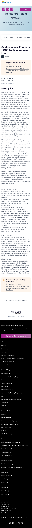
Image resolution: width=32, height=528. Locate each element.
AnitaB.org (24, 518)
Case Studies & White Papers (9, 442)
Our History (4, 349)
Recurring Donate (6, 418)
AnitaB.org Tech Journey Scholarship (11, 467)
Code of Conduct (6, 511)
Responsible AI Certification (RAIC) (11, 399)
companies (18, 37)
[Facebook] (7, 9)
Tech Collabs (5, 403)
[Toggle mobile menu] (28, 2)
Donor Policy (5, 513)
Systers (3, 430)
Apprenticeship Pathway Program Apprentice (14, 393)
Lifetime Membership (7, 390)
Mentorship (4, 373)
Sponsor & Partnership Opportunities (11, 421)
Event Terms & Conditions (8, 508)
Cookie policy (20, 316)
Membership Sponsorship (8, 424)
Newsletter (4, 494)
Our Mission (4, 345)
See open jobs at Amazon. (13, 66)
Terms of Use (5, 504)
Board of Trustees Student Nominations (12, 358)
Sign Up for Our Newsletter (15, 336)
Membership (4, 386)
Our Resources (5, 476)
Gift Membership (6, 434)
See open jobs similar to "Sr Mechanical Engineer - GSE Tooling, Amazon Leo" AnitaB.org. (17, 70)
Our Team (4, 352)
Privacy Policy (5, 502)
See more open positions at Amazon (16, 300)
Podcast (3, 482)
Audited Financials (6, 362)
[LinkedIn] (11, 9)
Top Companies (5, 455)
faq (25, 9)
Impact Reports (5, 449)
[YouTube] (16, 523)
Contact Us (4, 491)
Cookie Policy (5, 506)
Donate (3, 414)
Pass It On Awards (6, 464)
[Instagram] (3, 9)
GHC (2, 406)
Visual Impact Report (7, 452)
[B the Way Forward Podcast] (22, 523)
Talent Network (5, 383)
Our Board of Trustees (7, 355)
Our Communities (6, 427)
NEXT (3, 396)
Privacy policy (11, 316)
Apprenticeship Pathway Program (10, 377)
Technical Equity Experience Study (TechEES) (13, 446)
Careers (3, 365)
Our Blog (3, 479)
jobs (11, 37)
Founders (4, 380)
